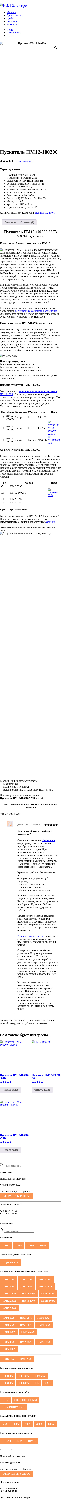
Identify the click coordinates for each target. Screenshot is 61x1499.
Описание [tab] (10, 222)
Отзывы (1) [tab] (27, 222)
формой (50, 521)
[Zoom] (55, 47)
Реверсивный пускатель (30, 936)
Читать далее (10, 1089)
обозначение (48, 840)
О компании (13, 32)
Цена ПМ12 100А (45, 212)
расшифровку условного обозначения (36, 310)
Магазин (11, 12)
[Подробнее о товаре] (54, 433)
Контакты (12, 24)
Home (10, 29)
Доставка (12, 21)
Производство (14, 15)
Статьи (10, 35)
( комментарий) (24, 161)
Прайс (10, 18)
